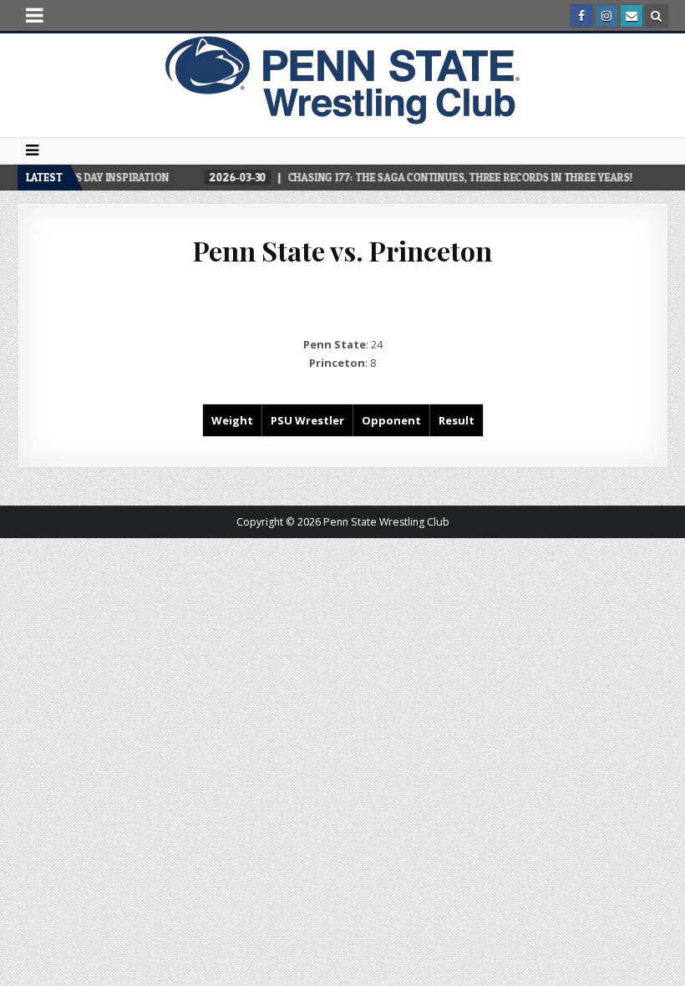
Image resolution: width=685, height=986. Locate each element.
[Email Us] (631, 16)
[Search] (656, 16)
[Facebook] (581, 16)
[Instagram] (606, 16)
